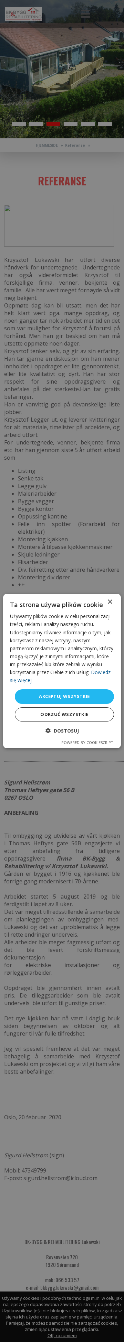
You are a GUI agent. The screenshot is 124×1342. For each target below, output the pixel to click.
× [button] (109, 602)
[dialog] (62, 671)
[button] (62, 731)
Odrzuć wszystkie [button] (64, 714)
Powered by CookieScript (87, 742)
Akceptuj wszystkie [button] (64, 696)
